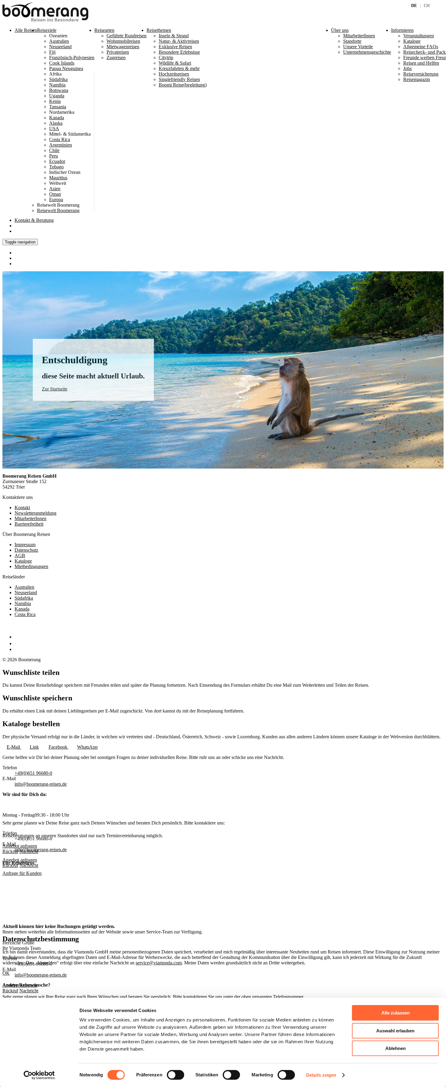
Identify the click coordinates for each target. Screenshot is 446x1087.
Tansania (57, 106)
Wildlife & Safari (175, 63)
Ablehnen (395, 1048)
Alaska (56, 123)
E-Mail (14, 747)
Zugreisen (116, 57)
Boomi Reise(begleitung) (183, 84)
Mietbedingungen (31, 566)
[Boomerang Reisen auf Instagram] (17, 643)
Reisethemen (159, 30)
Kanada (56, 117)
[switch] (175, 1075)
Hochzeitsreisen (174, 73)
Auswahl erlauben (395, 1030)
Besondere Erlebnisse (179, 52)
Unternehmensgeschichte (367, 52)
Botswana (58, 90)
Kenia (55, 101)
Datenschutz (26, 550)
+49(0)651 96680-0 (33, 773)
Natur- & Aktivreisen (179, 41)
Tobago (56, 166)
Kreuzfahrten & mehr (179, 68)
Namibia (57, 84)
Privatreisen (117, 52)
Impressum (25, 544)
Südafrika (58, 79)
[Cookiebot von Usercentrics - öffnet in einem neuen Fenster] (39, 1075)
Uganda (56, 95)
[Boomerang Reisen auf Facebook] (16, 636)
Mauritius (58, 177)
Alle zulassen (395, 1012)
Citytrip (166, 57)
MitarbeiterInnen (30, 518)
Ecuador (57, 161)
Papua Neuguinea (66, 68)
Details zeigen (321, 1075)
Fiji (52, 52)
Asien (54, 188)
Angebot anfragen (19, 859)
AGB (20, 555)
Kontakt (34, 220)
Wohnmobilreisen (123, 41)
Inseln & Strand (174, 35)
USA (54, 128)
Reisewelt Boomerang (58, 210)
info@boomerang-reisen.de (41, 784)
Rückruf (10, 865)
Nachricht (28, 865)
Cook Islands (61, 63)
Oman (55, 194)
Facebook (59, 747)
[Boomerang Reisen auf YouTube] (18, 649)
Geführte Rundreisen (126, 35)
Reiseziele (46, 30)
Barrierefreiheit (29, 524)
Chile (54, 150)
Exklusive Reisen (175, 46)
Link (34, 747)
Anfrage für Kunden (22, 873)
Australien (59, 41)
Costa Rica (59, 139)
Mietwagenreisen (122, 46)
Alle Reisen (26, 30)
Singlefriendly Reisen (179, 79)
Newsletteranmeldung (35, 513)
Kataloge (23, 561)
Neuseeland (60, 46)
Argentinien (60, 144)
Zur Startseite (54, 388)
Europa (56, 199)
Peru (53, 155)
